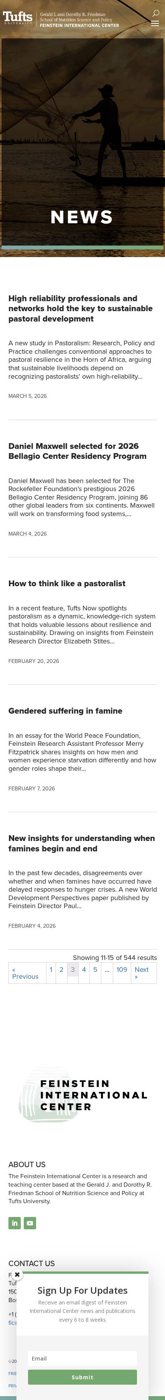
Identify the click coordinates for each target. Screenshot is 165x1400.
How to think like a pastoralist (66, 583)
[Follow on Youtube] (30, 1223)
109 (122, 970)
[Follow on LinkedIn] (14, 1223)
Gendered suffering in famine (65, 710)
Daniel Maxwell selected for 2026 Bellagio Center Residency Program (77, 451)
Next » (141, 973)
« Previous (25, 973)
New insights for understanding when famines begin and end (81, 843)
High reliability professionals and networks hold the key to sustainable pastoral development (80, 308)
